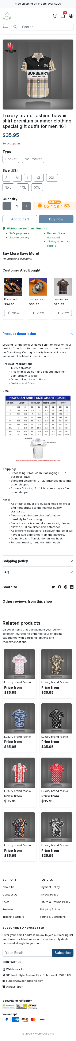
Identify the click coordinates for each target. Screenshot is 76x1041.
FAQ (6, 572)
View (15, 313)
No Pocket (33, 159)
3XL (8, 187)
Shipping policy (15, 561)
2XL (52, 178)
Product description (19, 334)
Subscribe (62, 953)
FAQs (6, 901)
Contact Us (10, 894)
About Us (9, 887)
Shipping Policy (50, 909)
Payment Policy (50, 887)
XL (39, 178)
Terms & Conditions (53, 916)
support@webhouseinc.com (24, 980)
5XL (37, 187)
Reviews (8, 909)
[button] (7, 27)
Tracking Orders (13, 916)
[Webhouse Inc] (7, 16)
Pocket (10, 159)
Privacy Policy (49, 894)
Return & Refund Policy (55, 901)
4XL (22, 187)
